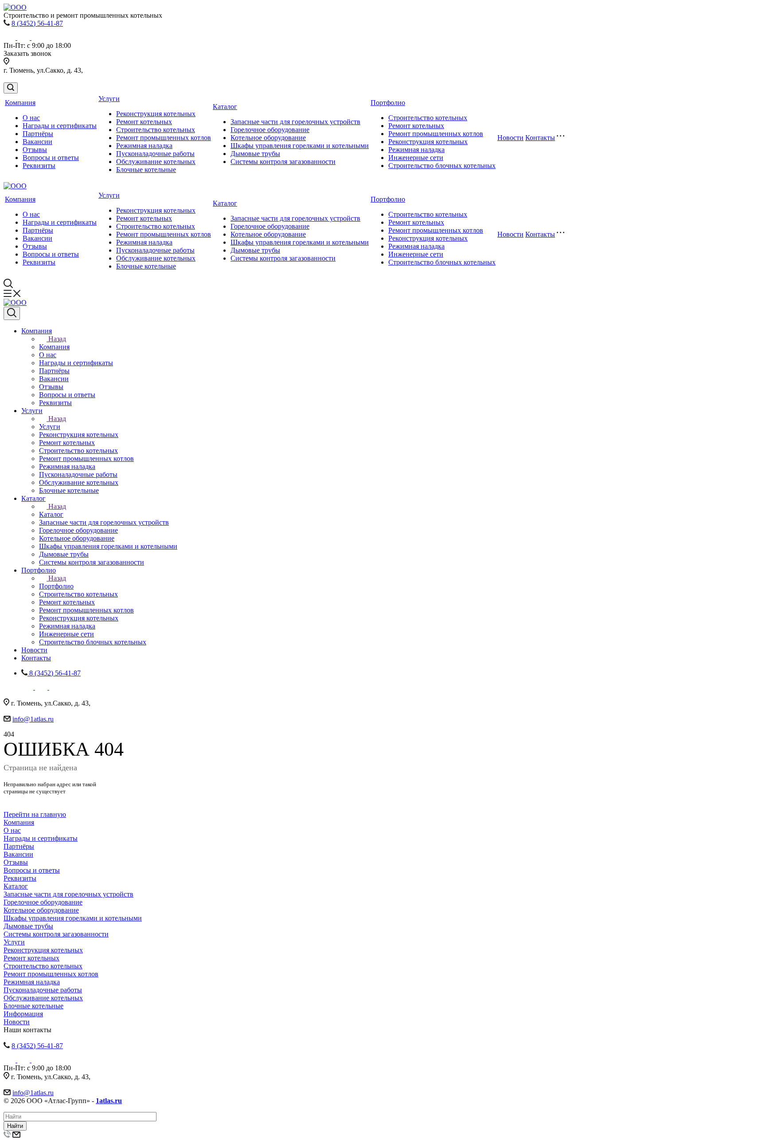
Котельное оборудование (268, 137)
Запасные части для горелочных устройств (295, 121)
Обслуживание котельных (155, 161)
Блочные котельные (146, 169)
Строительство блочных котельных (442, 165)
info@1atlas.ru (33, 719)
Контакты (540, 137)
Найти (15, 1126)
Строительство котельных (155, 129)
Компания (20, 102)
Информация (23, 1014)
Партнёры (38, 133)
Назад (57, 339)
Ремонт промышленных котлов (163, 137)
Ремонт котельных (144, 121)
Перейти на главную (35, 814)
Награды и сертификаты (60, 125)
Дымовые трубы (255, 153)
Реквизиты (39, 165)
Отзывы (35, 149)
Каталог (225, 106)
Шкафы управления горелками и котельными (300, 145)
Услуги (109, 98)
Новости (510, 137)
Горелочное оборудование (270, 129)
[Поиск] (11, 88)
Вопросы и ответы (51, 157)
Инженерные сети (415, 157)
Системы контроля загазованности (283, 161)
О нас (31, 117)
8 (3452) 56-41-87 (37, 23)
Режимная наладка (144, 145)
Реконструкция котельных (155, 113)
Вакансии (37, 141)
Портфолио (388, 102)
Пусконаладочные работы (155, 153)
